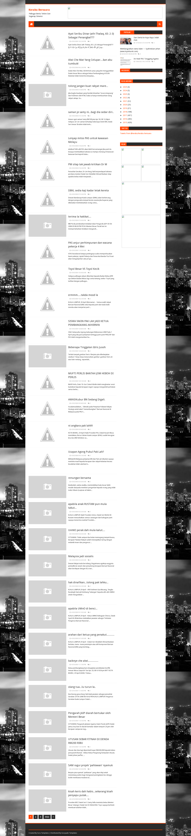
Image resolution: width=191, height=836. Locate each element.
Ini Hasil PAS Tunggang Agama (146, 59)
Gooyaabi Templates (69, 833)
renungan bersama (79, 477)
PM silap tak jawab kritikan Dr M (87, 164)
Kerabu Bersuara (39, 9)
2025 (125, 87)
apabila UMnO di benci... (82, 608)
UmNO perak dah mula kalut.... (86, 530)
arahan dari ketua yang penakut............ (91, 634)
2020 (125, 105)
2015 (125, 122)
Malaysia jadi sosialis (80, 556)
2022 (125, 98)
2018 (125, 112)
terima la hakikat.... (79, 216)
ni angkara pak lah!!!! (80, 425)
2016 (125, 119)
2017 (125, 115)
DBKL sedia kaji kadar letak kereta (88, 190)
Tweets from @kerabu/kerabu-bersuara (135, 133)
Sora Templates (43, 833)
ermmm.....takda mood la (83, 295)
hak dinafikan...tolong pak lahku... (88, 582)
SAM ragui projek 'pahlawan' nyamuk (90, 765)
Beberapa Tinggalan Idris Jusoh (87, 347)
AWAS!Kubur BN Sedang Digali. (86, 399)
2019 (125, 108)
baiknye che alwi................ (83, 660)
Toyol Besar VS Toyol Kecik (83, 268)
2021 (125, 101)
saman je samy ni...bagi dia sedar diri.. (91, 112)
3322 (47, 817)
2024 (125, 90)
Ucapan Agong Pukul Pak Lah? (86, 451)
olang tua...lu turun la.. (82, 686)
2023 (125, 94)
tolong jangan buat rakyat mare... (88, 85)
